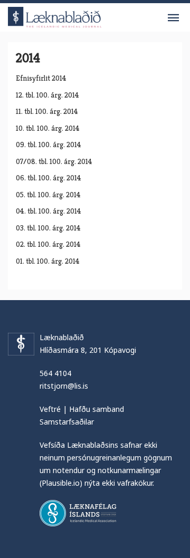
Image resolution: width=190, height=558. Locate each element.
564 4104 (55, 373)
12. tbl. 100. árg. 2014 (47, 95)
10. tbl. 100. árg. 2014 (48, 128)
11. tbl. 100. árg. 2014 (47, 111)
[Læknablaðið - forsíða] (55, 15)
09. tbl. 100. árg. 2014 (48, 144)
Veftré (50, 409)
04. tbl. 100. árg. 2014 (48, 211)
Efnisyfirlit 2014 (41, 78)
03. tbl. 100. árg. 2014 (48, 228)
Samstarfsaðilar (67, 422)
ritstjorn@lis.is (64, 386)
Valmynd (173, 17)
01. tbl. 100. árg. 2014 (48, 261)
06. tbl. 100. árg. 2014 (48, 177)
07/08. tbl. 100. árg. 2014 (54, 161)
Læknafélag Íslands (78, 513)
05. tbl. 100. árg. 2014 (48, 194)
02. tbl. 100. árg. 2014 (48, 244)
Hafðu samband (96, 409)
